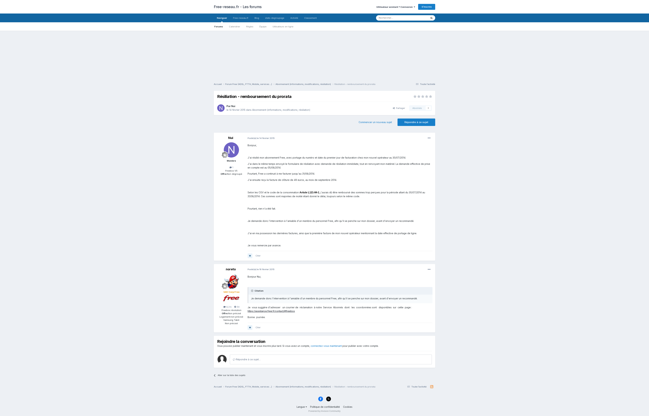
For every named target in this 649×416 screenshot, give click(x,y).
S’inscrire (427, 6)
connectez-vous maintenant (326, 345)
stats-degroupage (274, 18)
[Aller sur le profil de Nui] (221, 108)
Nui (233, 106)
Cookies (347, 406)
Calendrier (234, 26)
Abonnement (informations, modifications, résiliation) (281, 109)
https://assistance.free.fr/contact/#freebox (271, 311)
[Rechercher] (431, 18)
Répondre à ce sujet (416, 122)
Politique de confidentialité (325, 406)
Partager (400, 108)
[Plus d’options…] (429, 138)
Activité (294, 18)
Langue (301, 406)
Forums (218, 26)
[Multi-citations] (250, 255)
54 (237, 306)
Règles (249, 26)
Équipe (263, 26)
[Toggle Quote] (252, 290)
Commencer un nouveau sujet (375, 122)
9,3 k (229, 306)
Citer (258, 255)
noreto (231, 269)
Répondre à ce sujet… (248, 359)
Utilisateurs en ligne (283, 26)
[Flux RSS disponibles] (431, 386)
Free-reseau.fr (240, 18)
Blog (257, 18)
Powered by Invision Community (324, 411)
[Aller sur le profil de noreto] (231, 281)
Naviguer (222, 18)
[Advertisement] (324, 54)
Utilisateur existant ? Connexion (395, 7)
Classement (310, 18)
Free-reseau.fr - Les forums (238, 7)
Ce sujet (419, 18)
